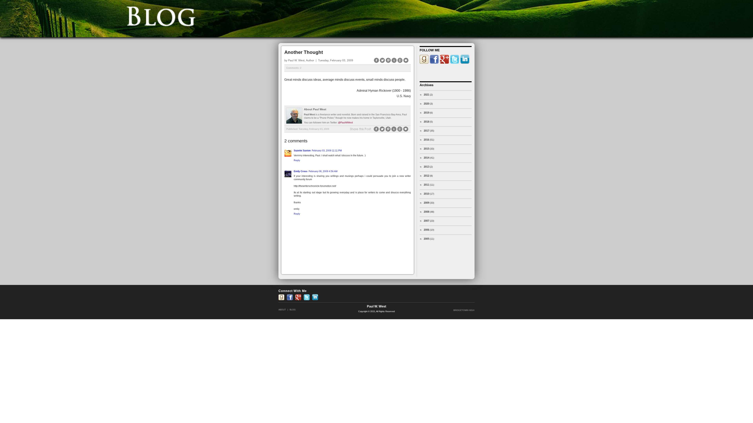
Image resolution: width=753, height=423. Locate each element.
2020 (426, 103)
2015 (426, 148)
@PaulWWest (345, 122)
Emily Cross (300, 171)
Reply (297, 160)
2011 (426, 184)
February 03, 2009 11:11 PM (327, 150)
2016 (426, 139)
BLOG (293, 309)
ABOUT (282, 309)
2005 (426, 238)
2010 (426, 193)
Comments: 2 (293, 68)
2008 (426, 211)
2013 (426, 166)
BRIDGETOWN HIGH (463, 310)
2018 (426, 121)
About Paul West (315, 109)
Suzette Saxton (302, 150)
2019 (426, 112)
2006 (426, 229)
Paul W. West (376, 306)
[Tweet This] (382, 62)
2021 (426, 94)
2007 (426, 220)
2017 (426, 130)
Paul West (309, 114)
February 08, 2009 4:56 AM (323, 171)
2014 (426, 157)
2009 (426, 202)
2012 (426, 175)
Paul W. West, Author (301, 60)
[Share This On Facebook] (376, 62)
